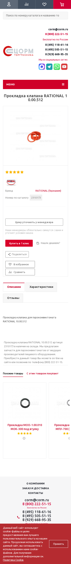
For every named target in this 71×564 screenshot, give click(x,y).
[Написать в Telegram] (49, 67)
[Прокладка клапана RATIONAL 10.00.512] (35, 137)
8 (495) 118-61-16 (56, 44)
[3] (15, 172)
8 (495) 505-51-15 (56, 49)
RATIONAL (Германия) (48, 190)
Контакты (35, 493)
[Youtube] (64, 67)
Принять (58, 543)
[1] (7, 172)
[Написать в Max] (42, 67)
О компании (35, 483)
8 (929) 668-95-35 (56, 54)
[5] (22, 172)
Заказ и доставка (35, 488)
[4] (18, 172)
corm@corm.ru (58, 29)
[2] (11, 172)
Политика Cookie (13, 559)
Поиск (5, 22)
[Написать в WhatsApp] (57, 67)
